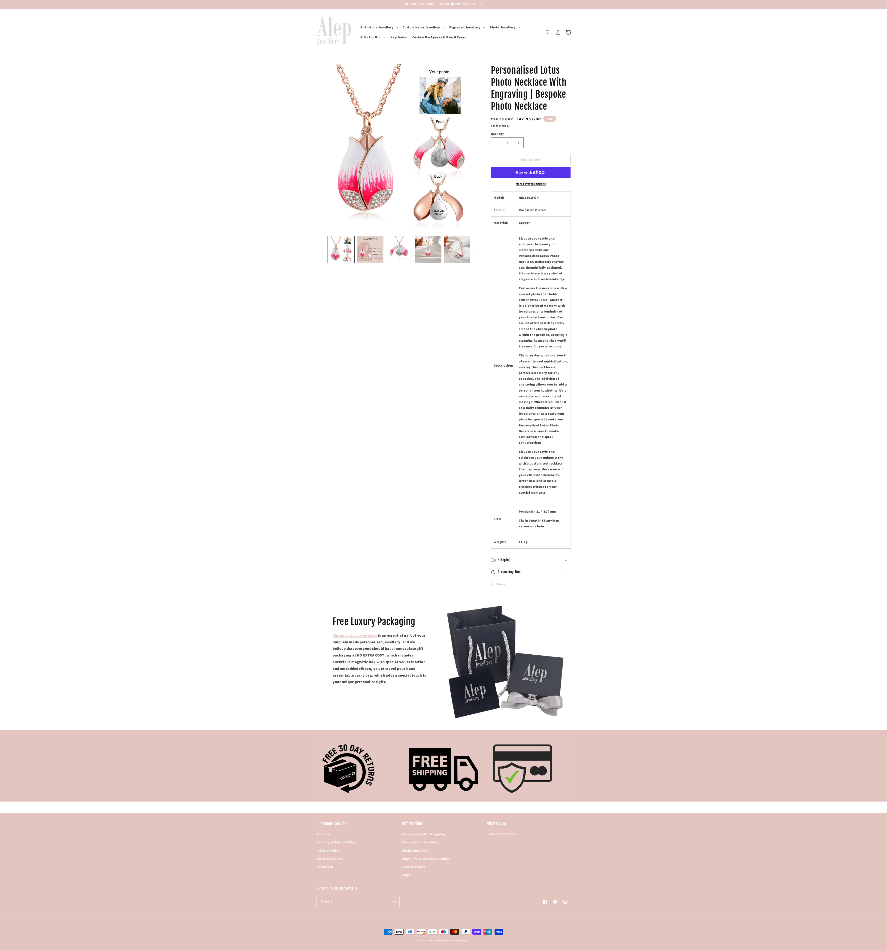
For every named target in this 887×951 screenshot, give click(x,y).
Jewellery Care (413, 867)
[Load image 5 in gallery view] (457, 249)
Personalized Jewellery (420, 842)
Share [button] (500, 584)
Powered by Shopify (457, 940)
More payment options (531, 183)
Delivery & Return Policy (336, 842)
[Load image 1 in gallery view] (341, 249)
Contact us (325, 867)
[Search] (548, 32)
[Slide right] (476, 249)
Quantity (497, 134)
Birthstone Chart (415, 850)
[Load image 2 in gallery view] (370, 249)
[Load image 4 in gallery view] (428, 249)
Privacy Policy (328, 850)
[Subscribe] (394, 901)
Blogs (406, 875)
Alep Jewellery (436, 940)
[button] (379, 27)
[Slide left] (321, 249)
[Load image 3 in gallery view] (399, 249)
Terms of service (329, 859)
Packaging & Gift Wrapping (423, 834)
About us (323, 834)
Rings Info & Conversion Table (425, 859)
